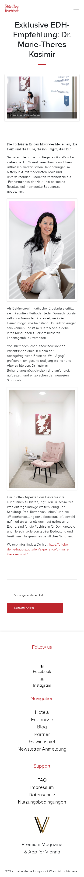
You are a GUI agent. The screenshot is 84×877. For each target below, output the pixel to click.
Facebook (42, 671)
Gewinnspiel (42, 741)
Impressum (42, 786)
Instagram (42, 685)
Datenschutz (42, 794)
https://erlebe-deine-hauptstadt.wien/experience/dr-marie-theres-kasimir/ (38, 549)
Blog (42, 726)
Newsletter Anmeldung (42, 748)
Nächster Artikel (24, 608)
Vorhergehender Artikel (28, 595)
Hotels (42, 711)
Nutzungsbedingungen (42, 801)
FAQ (42, 779)
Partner (42, 734)
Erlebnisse (42, 719)
